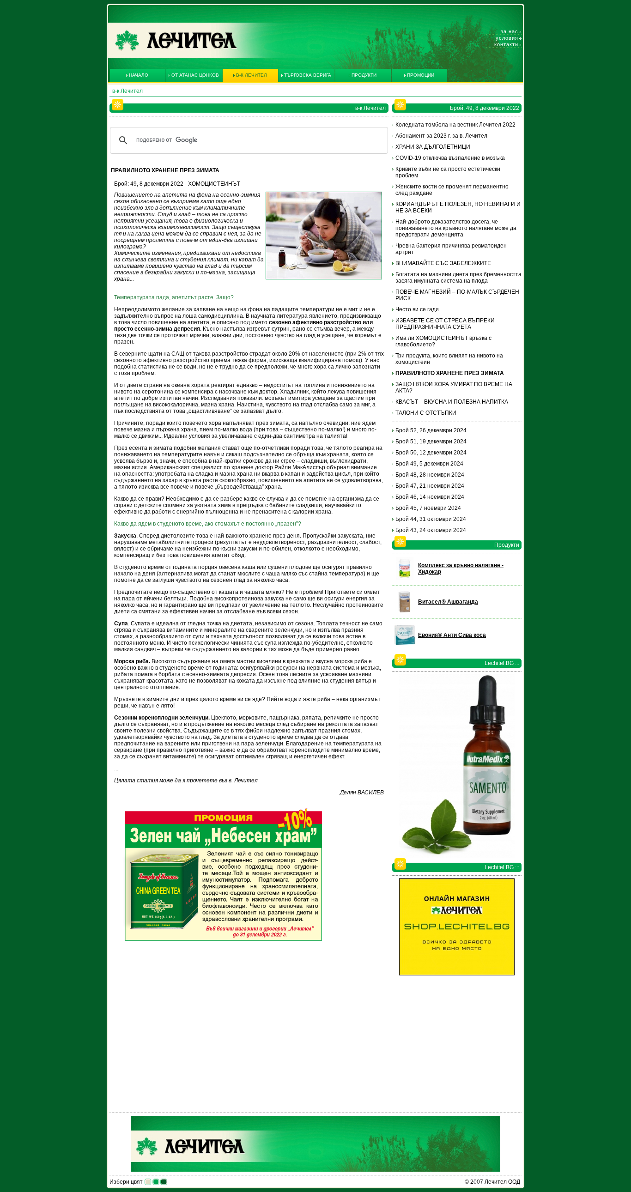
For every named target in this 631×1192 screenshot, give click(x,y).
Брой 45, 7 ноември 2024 (428, 508)
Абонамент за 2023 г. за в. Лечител (441, 136)
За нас (509, 31)
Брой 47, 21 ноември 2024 (429, 486)
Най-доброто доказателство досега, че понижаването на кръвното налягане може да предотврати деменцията (455, 228)
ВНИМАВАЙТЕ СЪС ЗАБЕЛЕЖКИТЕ (443, 263)
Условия (507, 38)
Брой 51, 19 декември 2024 (431, 441)
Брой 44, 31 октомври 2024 (430, 519)
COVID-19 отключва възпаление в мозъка (450, 158)
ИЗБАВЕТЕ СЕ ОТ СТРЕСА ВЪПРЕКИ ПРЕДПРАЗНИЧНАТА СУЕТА (445, 323)
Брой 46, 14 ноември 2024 (429, 497)
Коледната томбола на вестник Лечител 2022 (455, 124)
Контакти (506, 44)
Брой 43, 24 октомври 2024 (430, 530)
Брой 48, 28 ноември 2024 (429, 475)
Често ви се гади (417, 309)
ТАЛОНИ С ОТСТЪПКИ (425, 413)
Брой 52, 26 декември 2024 (431, 430)
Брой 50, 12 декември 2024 (431, 452)
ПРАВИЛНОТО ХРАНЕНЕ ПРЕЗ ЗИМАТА (449, 373)
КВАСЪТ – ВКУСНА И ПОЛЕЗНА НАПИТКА (451, 402)
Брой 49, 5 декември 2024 (429, 463)
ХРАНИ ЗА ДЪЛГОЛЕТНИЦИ (432, 147)
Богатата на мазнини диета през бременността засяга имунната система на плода (458, 277)
